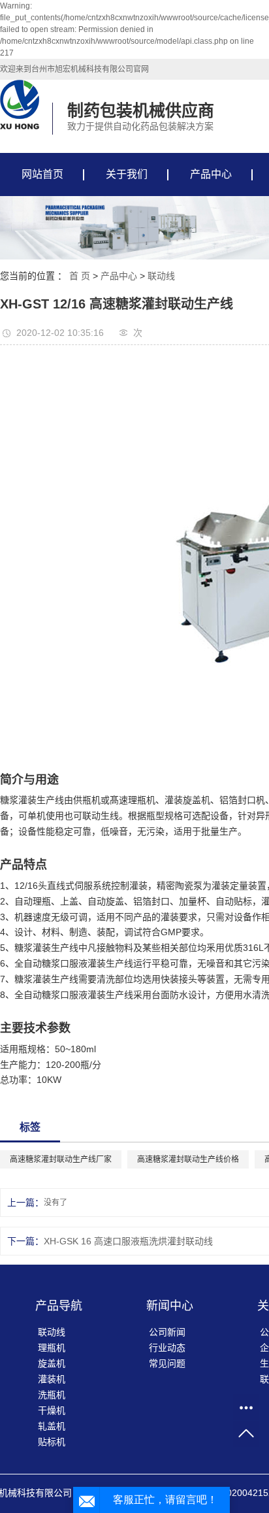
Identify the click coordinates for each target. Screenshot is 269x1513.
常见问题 (167, 1363)
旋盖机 (51, 1363)
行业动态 (167, 1347)
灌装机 (51, 1379)
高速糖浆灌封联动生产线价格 (188, 1159)
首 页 (79, 276)
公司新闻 (167, 1332)
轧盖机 (51, 1426)
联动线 (161, 276)
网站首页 (42, 174)
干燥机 (51, 1410)
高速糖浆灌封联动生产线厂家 (61, 1159)
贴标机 (51, 1442)
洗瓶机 (51, 1394)
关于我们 (127, 174)
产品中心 (211, 174)
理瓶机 (51, 1347)
